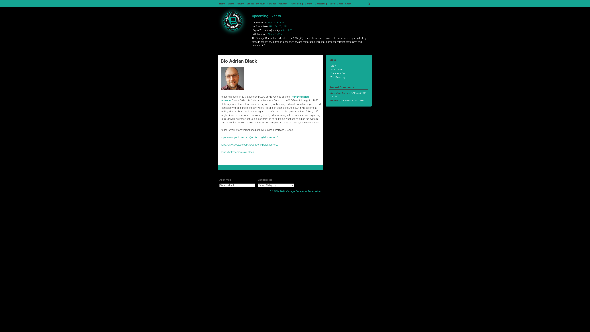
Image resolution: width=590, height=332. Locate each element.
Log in (333, 66)
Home (222, 3)
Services (271, 3)
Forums (240, 3)
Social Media (336, 3)
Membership (321, 3)
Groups (250, 3)
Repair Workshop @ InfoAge (266, 30)
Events (231, 3)
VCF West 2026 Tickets (353, 100)
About (348, 3)
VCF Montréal (259, 34)
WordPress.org (337, 77)
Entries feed (336, 69)
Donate (308, 3)
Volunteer (283, 3)
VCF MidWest (259, 22)
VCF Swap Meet (260, 26)
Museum (260, 3)
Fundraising (297, 3)
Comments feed (338, 73)
